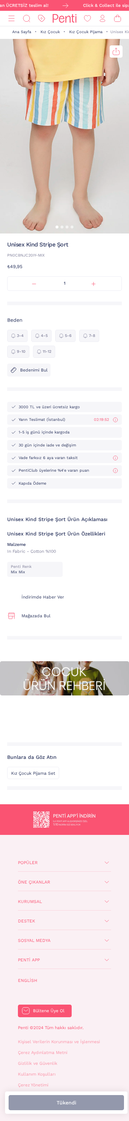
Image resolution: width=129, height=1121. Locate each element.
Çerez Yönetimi (33, 1084)
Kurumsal (30, 901)
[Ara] (26, 18)
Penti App (29, 959)
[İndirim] (41, 18)
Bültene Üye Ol (48, 1010)
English (27, 980)
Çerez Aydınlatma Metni (42, 1052)
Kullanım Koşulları (37, 1074)
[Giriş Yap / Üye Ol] (102, 18)
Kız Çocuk (50, 32)
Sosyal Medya (34, 940)
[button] (57, 227)
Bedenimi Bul (34, 370)
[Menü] (11, 18)
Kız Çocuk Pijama (85, 32)
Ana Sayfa (21, 32)
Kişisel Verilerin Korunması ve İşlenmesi (59, 1041)
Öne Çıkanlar (34, 882)
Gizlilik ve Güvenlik (37, 1063)
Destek (26, 921)
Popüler (28, 862)
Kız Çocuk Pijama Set (33, 773)
